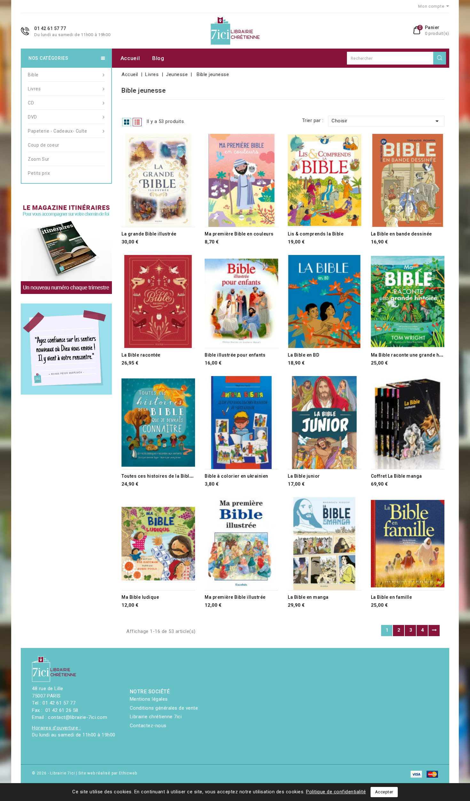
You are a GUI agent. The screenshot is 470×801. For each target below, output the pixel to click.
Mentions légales (149, 699)
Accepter (384, 791)
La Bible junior (304, 476)
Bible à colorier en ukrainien (236, 476)
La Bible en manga (308, 597)
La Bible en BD (303, 355)
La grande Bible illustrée (148, 233)
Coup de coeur (43, 145)
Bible (33, 74)
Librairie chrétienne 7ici (156, 717)
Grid (126, 122)
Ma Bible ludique (140, 597)
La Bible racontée (141, 355)
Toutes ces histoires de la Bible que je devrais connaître (184, 476)
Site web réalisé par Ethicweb (107, 773)
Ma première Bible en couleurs (239, 233)
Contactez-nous (148, 725)
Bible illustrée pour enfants (235, 355)
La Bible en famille (391, 597)
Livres (34, 88)
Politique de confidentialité (336, 792)
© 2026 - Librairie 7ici (54, 773)
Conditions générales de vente (164, 708)
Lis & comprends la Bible (315, 233)
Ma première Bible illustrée (235, 597)
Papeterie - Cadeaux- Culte (57, 131)
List (137, 122)
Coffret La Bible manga (396, 476)
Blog (158, 58)
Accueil (130, 58)
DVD (32, 116)
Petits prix (39, 173)
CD (31, 102)
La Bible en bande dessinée (401, 233)
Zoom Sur (39, 159)
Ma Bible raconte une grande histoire (412, 355)
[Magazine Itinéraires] (66, 248)
